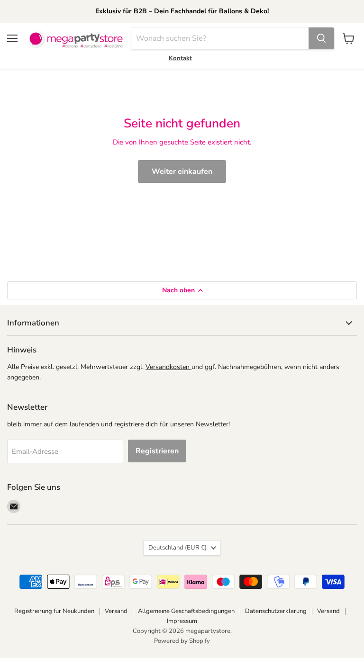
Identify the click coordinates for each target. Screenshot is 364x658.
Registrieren (157, 451)
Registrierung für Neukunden (54, 611)
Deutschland (177, 547)
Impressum (182, 621)
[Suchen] (321, 38)
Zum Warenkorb (272, 635)
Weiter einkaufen (182, 171)
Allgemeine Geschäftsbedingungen (186, 611)
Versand (116, 611)
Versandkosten (168, 366)
